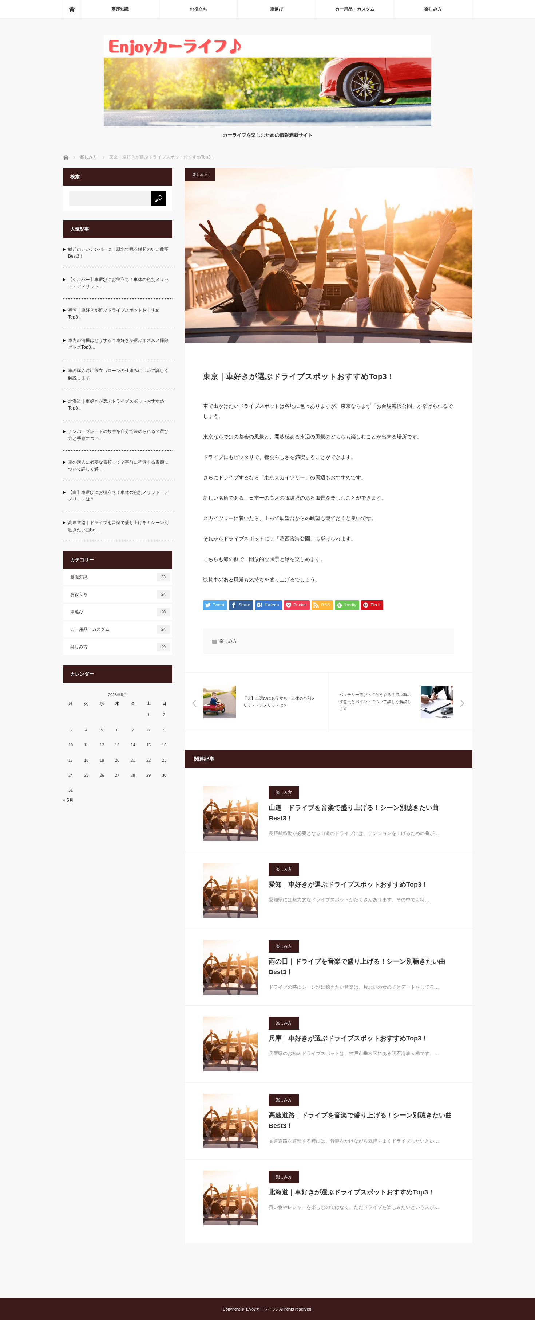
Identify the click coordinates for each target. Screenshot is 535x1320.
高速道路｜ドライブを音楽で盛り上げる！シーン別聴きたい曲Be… (118, 526)
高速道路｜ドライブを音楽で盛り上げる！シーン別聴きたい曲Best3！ (360, 1120)
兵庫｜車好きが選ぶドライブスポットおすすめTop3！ (348, 1038)
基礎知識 (120, 9)
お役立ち (198, 9)
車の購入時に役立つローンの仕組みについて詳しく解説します (118, 374)
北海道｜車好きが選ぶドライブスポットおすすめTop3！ (352, 1192)
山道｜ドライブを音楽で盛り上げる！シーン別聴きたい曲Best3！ (354, 813)
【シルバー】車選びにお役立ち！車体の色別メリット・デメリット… (118, 283)
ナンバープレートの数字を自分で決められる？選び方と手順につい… (118, 435)
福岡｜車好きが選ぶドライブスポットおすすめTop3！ (114, 314)
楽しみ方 (433, 9)
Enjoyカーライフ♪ (262, 1309)
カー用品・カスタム (354, 9)
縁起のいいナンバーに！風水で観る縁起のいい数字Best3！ (118, 253)
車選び (276, 9)
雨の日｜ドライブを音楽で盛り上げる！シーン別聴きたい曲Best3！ (357, 967)
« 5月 (68, 800)
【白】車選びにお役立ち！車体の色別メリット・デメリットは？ (118, 496)
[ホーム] (72, 9)
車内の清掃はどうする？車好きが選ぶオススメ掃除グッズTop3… (118, 344)
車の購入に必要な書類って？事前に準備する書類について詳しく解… (118, 466)
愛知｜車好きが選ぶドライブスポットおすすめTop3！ (348, 884)
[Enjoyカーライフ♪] (267, 124)
